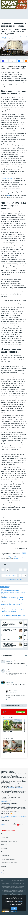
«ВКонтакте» (17, 557)
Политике (20, 901)
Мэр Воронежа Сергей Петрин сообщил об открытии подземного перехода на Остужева (9, 623)
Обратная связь (4, 837)
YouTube (21, 816)
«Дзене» (24, 557)
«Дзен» (2, 816)
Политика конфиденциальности (8, 859)
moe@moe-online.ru (19, 787)
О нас (2, 834)
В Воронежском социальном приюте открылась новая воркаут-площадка (9, 638)
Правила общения (5, 855)
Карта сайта (4, 844)
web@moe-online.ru (11, 787)
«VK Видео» (16, 558)
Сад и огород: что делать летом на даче (10, 841)
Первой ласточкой (6, 178)
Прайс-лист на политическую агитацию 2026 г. (11, 852)
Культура (4, 37)
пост (8, 195)
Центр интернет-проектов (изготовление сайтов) (12, 870)
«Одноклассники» (15, 816)
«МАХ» (23, 553)
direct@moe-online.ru (8, 804)
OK (14, 908)
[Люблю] (11, 568)
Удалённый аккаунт (11, 660)
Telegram (10, 557)
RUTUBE (25, 816)
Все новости (4, 848)
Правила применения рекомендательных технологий (10, 864)
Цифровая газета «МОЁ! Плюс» (8, 830)
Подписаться (21, 712)
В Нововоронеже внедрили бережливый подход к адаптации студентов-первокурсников (9, 631)
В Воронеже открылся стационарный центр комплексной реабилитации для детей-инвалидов (9, 645)
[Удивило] (16, 568)
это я (7, 681)
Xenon (10, 690)
